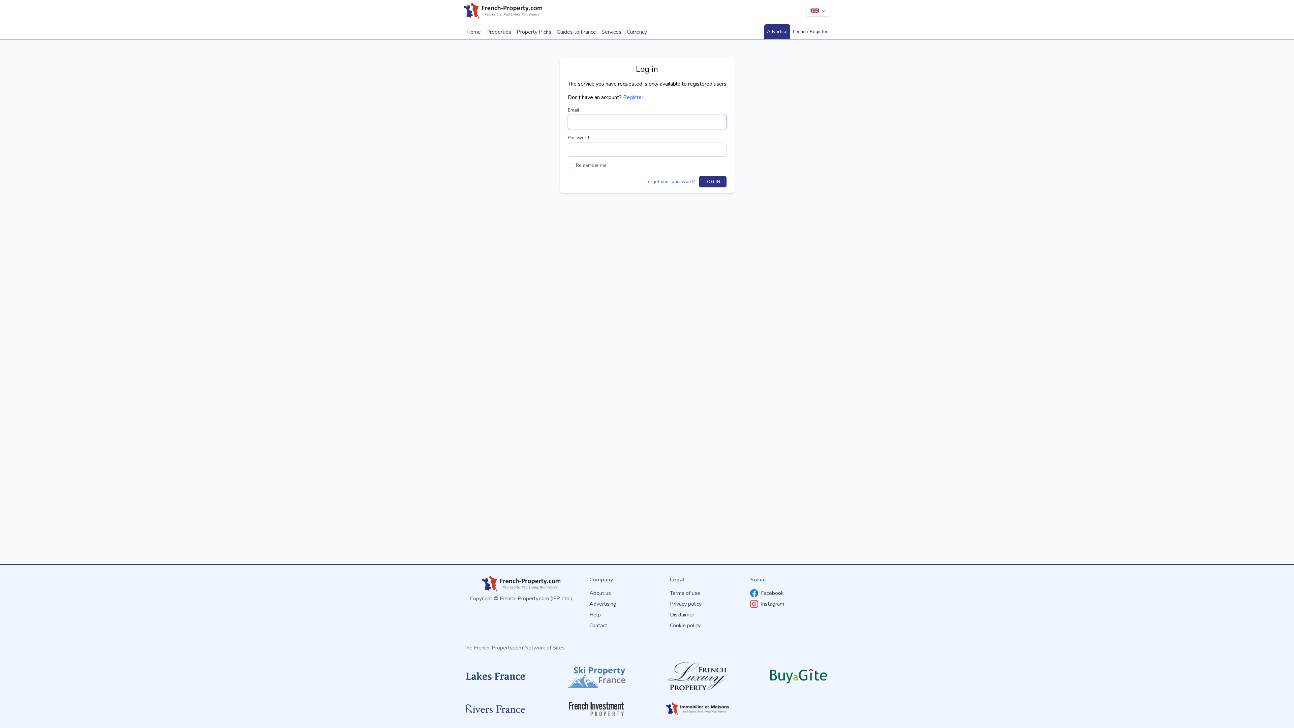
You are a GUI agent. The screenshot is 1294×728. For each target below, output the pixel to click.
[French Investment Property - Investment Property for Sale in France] (596, 709)
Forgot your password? (670, 181)
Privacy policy (686, 604)
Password (578, 137)
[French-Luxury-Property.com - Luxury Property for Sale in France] (697, 676)
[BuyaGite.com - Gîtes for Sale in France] (798, 676)
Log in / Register (810, 31)
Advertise (777, 31)
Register (633, 97)
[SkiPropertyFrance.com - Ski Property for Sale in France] (596, 676)
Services (611, 32)
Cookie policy (685, 625)
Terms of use (685, 593)
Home (473, 32)
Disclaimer (682, 614)
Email (573, 110)
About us (600, 593)
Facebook (772, 593)
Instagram (772, 604)
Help (595, 614)
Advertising (602, 604)
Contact (598, 625)
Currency (637, 32)
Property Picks (534, 32)
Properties (498, 32)
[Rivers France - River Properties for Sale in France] (495, 708)
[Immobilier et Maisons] (697, 709)
